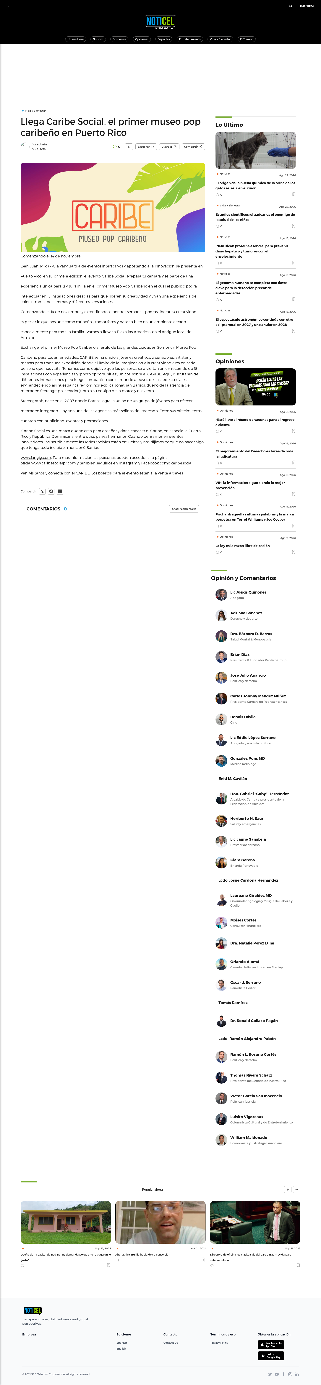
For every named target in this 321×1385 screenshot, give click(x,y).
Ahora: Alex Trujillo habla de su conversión (48, 1254)
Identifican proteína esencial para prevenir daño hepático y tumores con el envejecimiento (251, 251)
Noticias (98, 39)
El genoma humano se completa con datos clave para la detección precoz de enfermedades (251, 288)
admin (42, 144)
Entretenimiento (190, 39)
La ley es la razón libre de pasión (242, 546)
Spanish (121, 1342)
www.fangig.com (36, 457)
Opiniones (141, 39)
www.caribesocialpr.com (53, 463)
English (121, 1348)
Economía (119, 39)
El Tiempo (246, 39)
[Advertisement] (160, 72)
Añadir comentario (184, 509)
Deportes (164, 39)
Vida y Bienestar (220, 39)
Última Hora (76, 39)
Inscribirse (307, 6)
